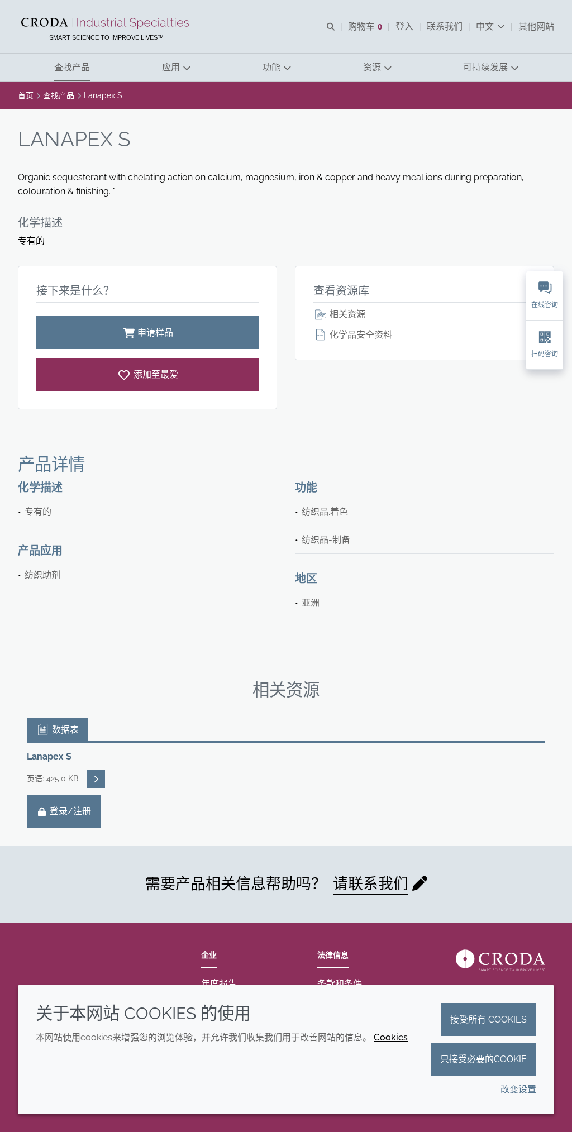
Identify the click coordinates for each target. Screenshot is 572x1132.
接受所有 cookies (488, 1019)
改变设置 (518, 1089)
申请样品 (155, 332)
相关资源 (346, 314)
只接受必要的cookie (483, 1059)
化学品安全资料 (359, 334)
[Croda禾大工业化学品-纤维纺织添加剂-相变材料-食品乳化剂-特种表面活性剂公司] (106, 23)
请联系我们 (370, 883)
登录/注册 (69, 811)
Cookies (391, 1037)
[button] (72, 67)
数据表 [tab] (64, 729)
